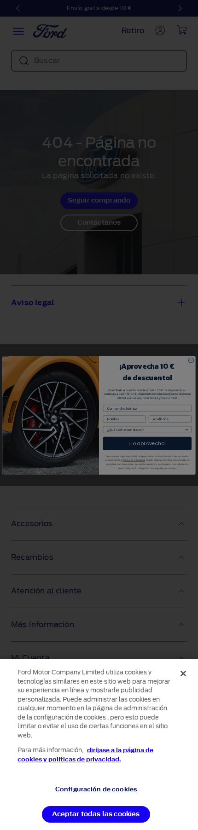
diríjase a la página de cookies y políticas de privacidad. (85, 755)
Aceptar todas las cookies (96, 814)
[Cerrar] (183, 673)
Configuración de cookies (96, 789)
